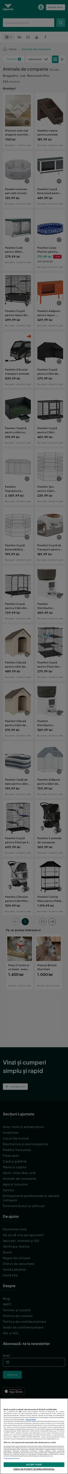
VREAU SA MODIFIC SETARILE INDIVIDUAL (34, 1469)
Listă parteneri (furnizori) (12, 1458)
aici (55, 1431)
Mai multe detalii (31, 1419)
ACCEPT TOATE (34, 1464)
